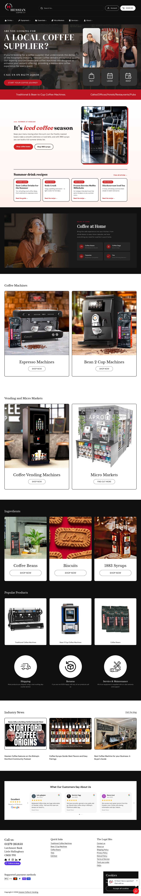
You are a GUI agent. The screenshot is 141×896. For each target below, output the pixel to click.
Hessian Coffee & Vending (28, 892)
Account (114, 8)
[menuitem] (9, 20)
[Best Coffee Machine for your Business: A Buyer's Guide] (115, 734)
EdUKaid (54, 856)
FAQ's (99, 865)
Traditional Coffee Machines (61, 843)
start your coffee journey (23, 82)
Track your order (103, 862)
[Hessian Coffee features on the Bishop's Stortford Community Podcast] (25, 734)
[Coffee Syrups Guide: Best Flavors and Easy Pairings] (70, 734)
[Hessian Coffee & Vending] (15, 8)
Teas (52, 853)
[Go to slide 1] (79, 814)
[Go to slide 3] (82, 814)
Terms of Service (103, 859)
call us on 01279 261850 (21, 74)
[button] (128, 8)
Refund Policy (102, 856)
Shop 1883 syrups (43, 147)
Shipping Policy (102, 850)
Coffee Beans (56, 850)
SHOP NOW (37, 369)
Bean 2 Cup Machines (59, 846)
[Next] (77, 54)
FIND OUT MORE (104, 481)
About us (100, 846)
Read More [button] (35, 810)
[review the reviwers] (59, 795)
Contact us (101, 843)
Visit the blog (131, 712)
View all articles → (120, 175)
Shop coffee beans (23, 147)
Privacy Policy (102, 853)
